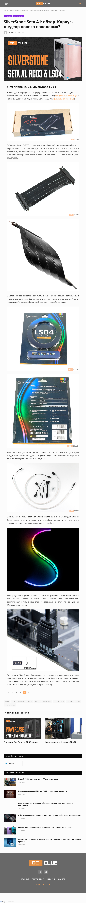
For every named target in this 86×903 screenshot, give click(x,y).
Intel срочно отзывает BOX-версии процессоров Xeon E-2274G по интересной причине (49, 840)
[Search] (80, 3)
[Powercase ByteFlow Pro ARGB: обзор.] (22, 728)
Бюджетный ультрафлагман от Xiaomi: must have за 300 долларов (45, 827)
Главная (25, 879)
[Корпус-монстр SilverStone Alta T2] (63, 728)
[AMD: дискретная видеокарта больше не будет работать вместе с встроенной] (10, 806)
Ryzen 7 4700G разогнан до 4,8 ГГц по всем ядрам (38, 779)
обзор (78, 701)
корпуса (70, 701)
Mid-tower (22, 701)
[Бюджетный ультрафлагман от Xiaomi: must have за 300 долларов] (10, 830)
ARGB (7, 701)
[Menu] (6, 3)
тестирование (10, 705)
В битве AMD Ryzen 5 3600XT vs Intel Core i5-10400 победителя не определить (49, 815)
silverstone (47, 701)
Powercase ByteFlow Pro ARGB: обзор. (21, 742)
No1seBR (11, 32)
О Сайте (61, 879)
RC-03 (30, 701)
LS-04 (13, 701)
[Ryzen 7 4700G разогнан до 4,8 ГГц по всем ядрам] (10, 782)
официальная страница (66, 95)
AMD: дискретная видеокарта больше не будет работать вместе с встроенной (45, 804)
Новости (51, 879)
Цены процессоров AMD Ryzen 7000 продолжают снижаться (42, 791)
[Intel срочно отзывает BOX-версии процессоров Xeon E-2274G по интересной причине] (10, 842)
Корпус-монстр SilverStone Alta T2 (60, 742)
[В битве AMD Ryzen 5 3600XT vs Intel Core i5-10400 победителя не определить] (10, 818)
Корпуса (15, 10)
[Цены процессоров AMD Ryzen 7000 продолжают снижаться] (10, 794)
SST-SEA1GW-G (59, 701)
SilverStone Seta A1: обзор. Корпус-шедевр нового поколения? (38, 10)
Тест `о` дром (8, 10)
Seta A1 (37, 701)
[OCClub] (43, 3)
